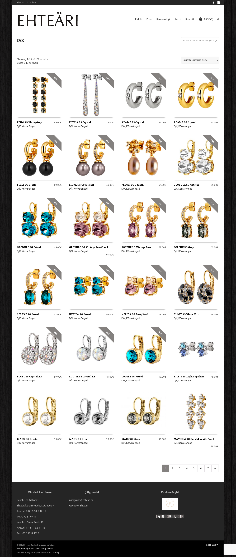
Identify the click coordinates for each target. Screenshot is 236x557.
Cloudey (55, 552)
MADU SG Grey (130, 439)
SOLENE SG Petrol (28, 314)
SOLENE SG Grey (184, 247)
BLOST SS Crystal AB (29, 376)
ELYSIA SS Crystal (80, 122)
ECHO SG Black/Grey (29, 122)
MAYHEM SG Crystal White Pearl (194, 439)
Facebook (214, 3)
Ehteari (84, 505)
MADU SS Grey (78, 439)
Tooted (194, 41)
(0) (208, 19)
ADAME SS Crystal (132, 122)
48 (30, 63)
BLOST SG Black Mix (186, 314)
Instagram (219, 3)
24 (25, 63)
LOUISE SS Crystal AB (82, 376)
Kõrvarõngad (206, 41)
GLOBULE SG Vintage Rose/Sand (88, 247)
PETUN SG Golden (132, 184)
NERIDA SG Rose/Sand (134, 314)
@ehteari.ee (86, 500)
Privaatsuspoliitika (44, 549)
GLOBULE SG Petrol (29, 247)
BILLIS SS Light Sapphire (189, 376)
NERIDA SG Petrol (80, 314)
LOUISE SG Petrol (132, 376)
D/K (19, 126)
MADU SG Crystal (27, 439)
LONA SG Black (26, 184)
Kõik (35, 63)
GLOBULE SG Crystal (186, 184)
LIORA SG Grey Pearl (81, 184)
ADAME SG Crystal (185, 122)
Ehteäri (186, 41)
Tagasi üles (210, 545)
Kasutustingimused (26, 549)
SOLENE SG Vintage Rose (136, 247)
